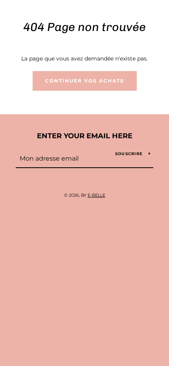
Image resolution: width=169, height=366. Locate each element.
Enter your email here (84, 136)
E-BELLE (96, 195)
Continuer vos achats (84, 81)
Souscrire (129, 153)
